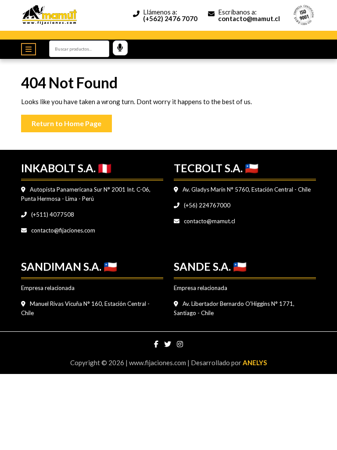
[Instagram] (180, 344)
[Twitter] (168, 344)
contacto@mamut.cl (209, 221)
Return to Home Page (72, 121)
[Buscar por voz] (120, 47)
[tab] (30, 49)
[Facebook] (157, 344)
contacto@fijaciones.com (62, 230)
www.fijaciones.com (158, 363)
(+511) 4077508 (52, 214)
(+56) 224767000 (206, 205)
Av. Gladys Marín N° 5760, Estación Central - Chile (246, 189)
